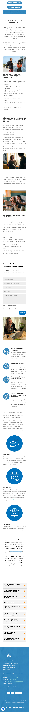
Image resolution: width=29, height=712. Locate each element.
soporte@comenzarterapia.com (15, 681)
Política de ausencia (14, 700)
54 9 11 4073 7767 (14, 270)
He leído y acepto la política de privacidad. (12, 308)
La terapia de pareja (8, 221)
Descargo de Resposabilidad (18, 702)
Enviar (22, 313)
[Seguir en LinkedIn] (13, 693)
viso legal (7, 698)
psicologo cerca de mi (15, 499)
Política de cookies (15, 698)
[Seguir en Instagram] (10, 693)
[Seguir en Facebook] (8, 693)
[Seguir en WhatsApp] (21, 693)
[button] (3, 709)
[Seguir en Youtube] (18, 693)
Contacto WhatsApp (14, 7)
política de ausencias (16, 551)
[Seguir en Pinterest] (16, 693)
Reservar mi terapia (14, 2)
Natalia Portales (7, 430)
